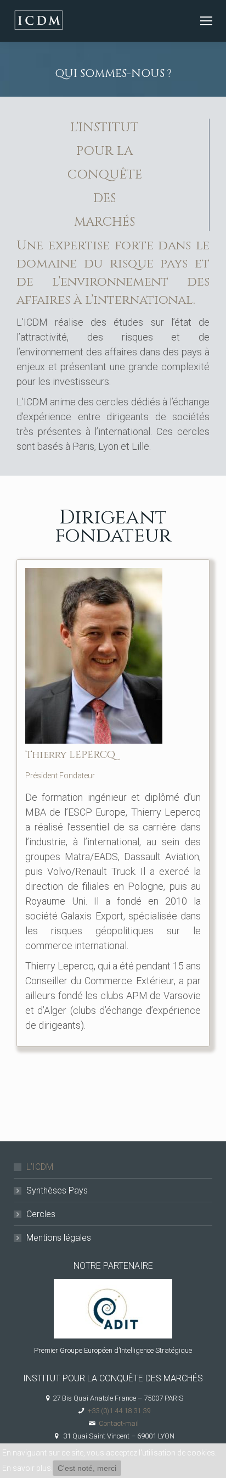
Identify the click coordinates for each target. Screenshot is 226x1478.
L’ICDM (39, 1167)
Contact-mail (119, 1423)
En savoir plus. (27, 1468)
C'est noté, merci (87, 1468)
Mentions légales (58, 1237)
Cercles (40, 1214)
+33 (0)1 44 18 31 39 (119, 1411)
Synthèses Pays (57, 1190)
